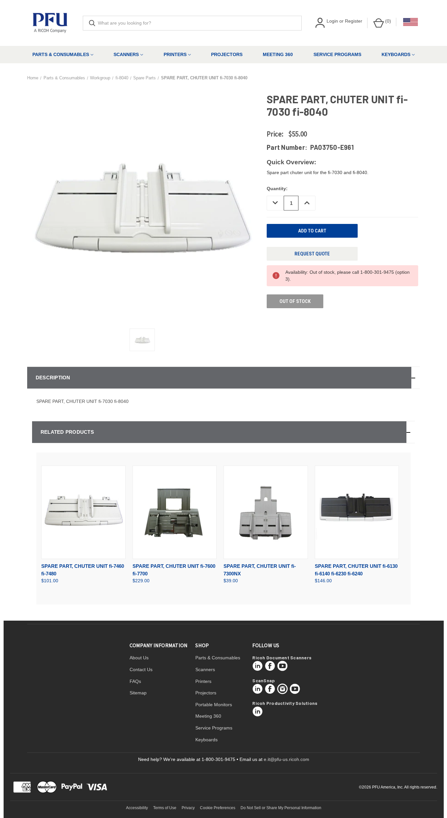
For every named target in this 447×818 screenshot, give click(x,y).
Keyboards (396, 54)
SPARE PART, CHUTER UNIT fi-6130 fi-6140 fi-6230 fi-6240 (356, 569)
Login (332, 21)
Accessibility (137, 808)
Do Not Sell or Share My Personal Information (281, 808)
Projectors (226, 54)
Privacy (188, 808)
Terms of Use (164, 808)
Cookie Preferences (217, 808)
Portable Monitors (213, 704)
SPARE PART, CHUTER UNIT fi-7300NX (260, 569)
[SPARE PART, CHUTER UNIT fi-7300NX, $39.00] (266, 512)
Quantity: (277, 188)
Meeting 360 (278, 54)
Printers (175, 54)
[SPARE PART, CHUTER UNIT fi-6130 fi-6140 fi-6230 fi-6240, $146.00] (357, 512)
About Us (139, 657)
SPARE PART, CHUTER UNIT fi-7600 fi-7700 (174, 569)
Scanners (126, 54)
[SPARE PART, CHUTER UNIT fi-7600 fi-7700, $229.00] (175, 512)
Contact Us (141, 669)
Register (353, 21)
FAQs (135, 681)
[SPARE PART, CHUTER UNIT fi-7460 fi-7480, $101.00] (83, 512)
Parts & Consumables (60, 54)
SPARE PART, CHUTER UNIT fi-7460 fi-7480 (82, 569)
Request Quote (312, 254)
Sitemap (138, 692)
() (387, 21)
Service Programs (337, 54)
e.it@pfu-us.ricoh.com (286, 759)
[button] (223, 378)
